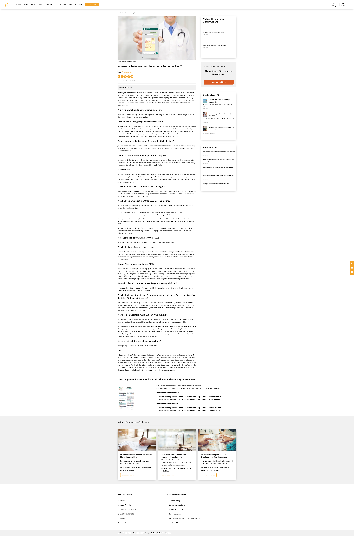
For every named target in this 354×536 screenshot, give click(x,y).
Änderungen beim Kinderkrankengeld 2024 (213, 52)
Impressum (127, 533)
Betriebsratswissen (45, 5)
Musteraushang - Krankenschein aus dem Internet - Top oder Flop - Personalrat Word (190, 408)
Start (119, 13)
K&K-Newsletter (92, 4)
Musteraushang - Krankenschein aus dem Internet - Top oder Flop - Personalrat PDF (190, 410)
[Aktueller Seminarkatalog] (352, 272)
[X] (122, 76)
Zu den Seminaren (128, 475)
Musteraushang (130, 13)
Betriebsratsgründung (68, 5)
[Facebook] (119, 76)
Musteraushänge (22, 5)
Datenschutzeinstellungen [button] (161, 533)
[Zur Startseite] (333, 3)
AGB (119, 533)
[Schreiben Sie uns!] (352, 268)
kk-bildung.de (334, 5)
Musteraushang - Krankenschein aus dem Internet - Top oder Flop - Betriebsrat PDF (189, 399)
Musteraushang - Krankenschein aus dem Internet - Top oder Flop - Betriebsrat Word (190, 397)
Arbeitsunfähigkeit (127, 72)
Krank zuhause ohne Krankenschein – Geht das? (214, 26)
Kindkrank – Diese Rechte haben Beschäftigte (213, 32)
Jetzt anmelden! (219, 82)
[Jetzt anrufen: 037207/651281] (352, 263)
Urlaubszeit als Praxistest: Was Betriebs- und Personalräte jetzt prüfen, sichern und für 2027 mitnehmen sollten (220, 101)
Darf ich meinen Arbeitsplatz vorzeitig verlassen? (214, 45)
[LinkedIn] (125, 76)
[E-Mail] (131, 76)
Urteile (33, 5)
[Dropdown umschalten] (343, 3)
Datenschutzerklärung (141, 533)
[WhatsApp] (128, 76)
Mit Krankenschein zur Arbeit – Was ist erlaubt (214, 39)
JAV (56, 5)
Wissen (123, 13)
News (80, 5)
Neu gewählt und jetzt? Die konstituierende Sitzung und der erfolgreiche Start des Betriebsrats (221, 128)
